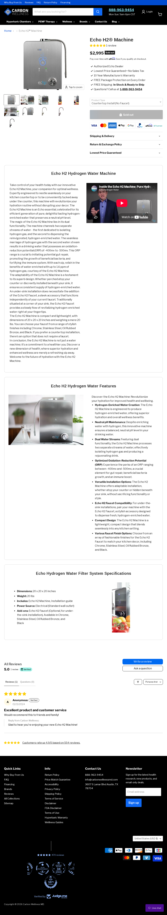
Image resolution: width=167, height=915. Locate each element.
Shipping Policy (53, 793)
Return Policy (50, 2)
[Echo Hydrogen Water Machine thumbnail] (60, 100)
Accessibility (52, 784)
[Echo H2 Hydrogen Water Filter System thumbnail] (11, 111)
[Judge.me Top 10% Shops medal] (50, 882)
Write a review (143, 661)
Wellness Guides (54, 822)
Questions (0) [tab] (27, 681)
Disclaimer (50, 803)
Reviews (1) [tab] (11, 681)
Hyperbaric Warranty (56, 817)
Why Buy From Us (13, 2)
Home (8, 30)
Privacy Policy (52, 789)
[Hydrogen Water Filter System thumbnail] (28, 111)
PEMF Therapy (46, 21)
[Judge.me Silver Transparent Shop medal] (42, 868)
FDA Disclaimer (53, 808)
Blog (114, 21)
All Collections (12, 798)
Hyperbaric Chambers (19, 21)
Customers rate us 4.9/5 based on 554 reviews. (51, 742)
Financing (65, 2)
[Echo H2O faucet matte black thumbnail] (11, 123)
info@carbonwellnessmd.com (101, 779)
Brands (84, 21)
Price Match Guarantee (57, 779)
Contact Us (101, 21)
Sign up (133, 802)
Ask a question (143, 668)
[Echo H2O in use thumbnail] (43, 100)
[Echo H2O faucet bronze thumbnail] (60, 111)
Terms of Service (54, 798)
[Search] (97, 12)
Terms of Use (52, 812)
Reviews (29, 2)
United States (146, 838)
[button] (98, 45)
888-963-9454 (121, 10)
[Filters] (138, 682)
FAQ (39, 2)
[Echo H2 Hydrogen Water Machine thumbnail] (11, 100)
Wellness (67, 21)
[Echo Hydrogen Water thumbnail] (27, 100)
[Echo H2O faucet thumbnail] (44, 111)
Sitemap (8, 803)
